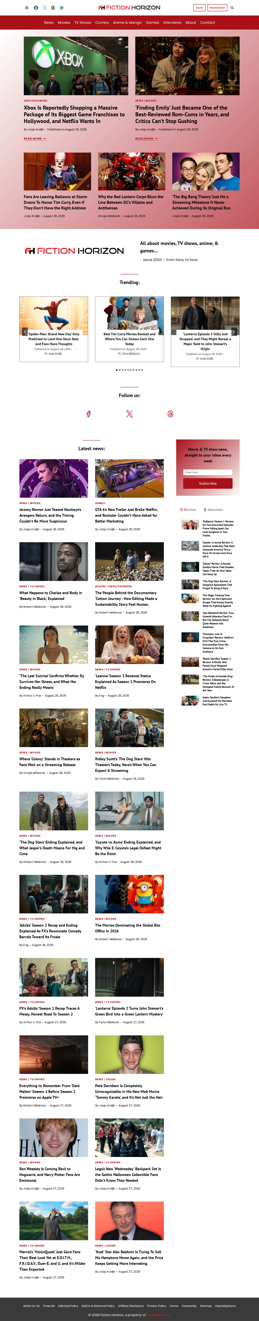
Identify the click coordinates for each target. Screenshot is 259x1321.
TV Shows (82, 22)
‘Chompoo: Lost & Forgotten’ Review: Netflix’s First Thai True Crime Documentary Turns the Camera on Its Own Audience (218, 642)
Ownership (189, 1306)
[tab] (117, 370)
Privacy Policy (156, 1306)
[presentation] (76, 66)
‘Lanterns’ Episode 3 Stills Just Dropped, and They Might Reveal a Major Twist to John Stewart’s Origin (205, 341)
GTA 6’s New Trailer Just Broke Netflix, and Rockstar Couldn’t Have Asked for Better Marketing (126, 515)
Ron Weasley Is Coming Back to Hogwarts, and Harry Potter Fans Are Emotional (49, 1174)
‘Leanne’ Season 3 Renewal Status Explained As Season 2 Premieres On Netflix (125, 681)
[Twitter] (44, 8)
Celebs (111, 1079)
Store (199, 8)
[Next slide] (234, 332)
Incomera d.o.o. (159, 1315)
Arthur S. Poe (32, 696)
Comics (102, 22)
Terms (173, 1306)
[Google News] (61, 8)
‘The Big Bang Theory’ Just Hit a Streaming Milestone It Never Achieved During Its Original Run (201, 202)
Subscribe (208, 483)
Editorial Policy (68, 1306)
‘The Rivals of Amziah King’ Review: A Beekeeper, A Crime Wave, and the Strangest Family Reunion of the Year (218, 683)
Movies (64, 22)
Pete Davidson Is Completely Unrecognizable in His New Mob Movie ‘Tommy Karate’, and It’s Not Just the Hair (129, 1091)
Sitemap (206, 1306)
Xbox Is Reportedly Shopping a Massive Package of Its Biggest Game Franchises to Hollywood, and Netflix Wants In (74, 114)
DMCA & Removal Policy (98, 1306)
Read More (34, 139)
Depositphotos (225, 1306)
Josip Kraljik (36, 129)
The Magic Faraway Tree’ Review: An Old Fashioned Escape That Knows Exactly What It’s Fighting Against (218, 601)
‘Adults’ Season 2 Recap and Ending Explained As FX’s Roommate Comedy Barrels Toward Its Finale (50, 931)
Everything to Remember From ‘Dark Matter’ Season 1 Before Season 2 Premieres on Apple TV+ (49, 1091)
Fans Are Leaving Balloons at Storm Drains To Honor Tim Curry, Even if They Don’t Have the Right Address (55, 202)
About (191, 22)
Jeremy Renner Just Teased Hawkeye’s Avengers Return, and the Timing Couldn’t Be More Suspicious (50, 515)
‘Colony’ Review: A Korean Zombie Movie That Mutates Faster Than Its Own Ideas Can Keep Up (218, 569)
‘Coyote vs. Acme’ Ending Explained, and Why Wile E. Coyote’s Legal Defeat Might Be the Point (128, 848)
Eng (101, 696)
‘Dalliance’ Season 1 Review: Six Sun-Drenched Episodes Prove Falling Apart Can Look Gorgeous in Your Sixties (218, 528)
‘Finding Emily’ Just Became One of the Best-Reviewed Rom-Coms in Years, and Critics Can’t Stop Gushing (182, 114)
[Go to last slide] (25, 332)
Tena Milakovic (131, 353)
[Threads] (53, 8)
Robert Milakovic (34, 607)
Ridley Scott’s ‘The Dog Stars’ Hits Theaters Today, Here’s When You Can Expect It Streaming (125, 764)
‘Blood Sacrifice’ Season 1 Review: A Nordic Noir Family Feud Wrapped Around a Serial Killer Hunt (218, 664)
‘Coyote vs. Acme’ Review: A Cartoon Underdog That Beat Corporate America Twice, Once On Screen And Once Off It (218, 549)
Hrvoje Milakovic (109, 216)
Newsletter (217, 8)
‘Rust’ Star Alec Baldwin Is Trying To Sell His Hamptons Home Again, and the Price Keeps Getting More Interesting (129, 1257)
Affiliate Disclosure (131, 1306)
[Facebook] (36, 8)
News (49, 22)
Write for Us (31, 1306)
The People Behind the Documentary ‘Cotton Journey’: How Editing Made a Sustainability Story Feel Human (126, 598)
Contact (207, 22)
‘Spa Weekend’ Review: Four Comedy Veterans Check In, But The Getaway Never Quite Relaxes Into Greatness (218, 620)
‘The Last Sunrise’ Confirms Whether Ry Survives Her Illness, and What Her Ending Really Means (51, 681)
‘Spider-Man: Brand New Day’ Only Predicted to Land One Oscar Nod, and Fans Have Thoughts (53, 339)
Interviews (172, 22)
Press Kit (49, 1306)
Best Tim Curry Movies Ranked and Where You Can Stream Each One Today (129, 339)
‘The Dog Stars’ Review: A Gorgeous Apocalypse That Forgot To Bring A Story (217, 585)
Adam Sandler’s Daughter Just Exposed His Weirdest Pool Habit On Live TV (217, 701)
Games (152, 22)
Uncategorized (35, 100)
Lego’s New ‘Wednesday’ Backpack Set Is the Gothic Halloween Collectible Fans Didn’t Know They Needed (128, 1174)
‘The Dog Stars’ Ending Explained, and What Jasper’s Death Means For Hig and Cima (52, 848)
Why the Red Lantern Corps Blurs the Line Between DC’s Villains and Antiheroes (130, 202)
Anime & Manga (127, 22)
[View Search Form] (232, 8)
